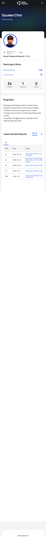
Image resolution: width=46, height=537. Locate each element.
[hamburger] (3, 3)
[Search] (42, 3)
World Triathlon (22, 3)
